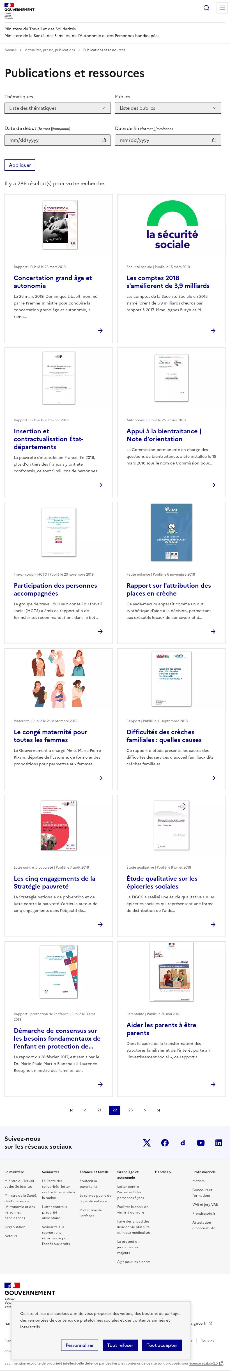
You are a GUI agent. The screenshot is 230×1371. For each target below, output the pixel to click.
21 (99, 1110)
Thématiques (18, 96)
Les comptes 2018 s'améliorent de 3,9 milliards (168, 281)
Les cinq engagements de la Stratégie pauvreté (54, 882)
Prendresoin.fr (203, 1213)
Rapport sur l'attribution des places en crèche (169, 589)
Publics (122, 96)
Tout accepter (162, 1345)
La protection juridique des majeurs (128, 1247)
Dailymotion (183, 1143)
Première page (71, 1110)
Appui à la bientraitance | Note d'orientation (164, 435)
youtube (201, 1143)
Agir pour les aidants (133, 1261)
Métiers (198, 1181)
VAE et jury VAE (205, 1204)
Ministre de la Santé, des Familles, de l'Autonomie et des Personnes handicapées (20, 1207)
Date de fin (144, 128)
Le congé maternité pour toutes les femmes (50, 736)
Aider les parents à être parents (161, 1029)
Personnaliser (80, 1345)
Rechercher (206, 7)
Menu (222, 7)
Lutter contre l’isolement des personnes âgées (130, 1192)
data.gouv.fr (195, 1323)
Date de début (37, 128)
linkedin (219, 1143)
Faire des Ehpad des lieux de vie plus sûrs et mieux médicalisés (133, 1227)
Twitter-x (147, 1143)
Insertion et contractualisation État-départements (48, 439)
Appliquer (20, 165)
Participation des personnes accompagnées (55, 589)
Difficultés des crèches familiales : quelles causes (164, 736)
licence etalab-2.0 (203, 1363)
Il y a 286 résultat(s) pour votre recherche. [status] (54, 183)
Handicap (163, 1172)
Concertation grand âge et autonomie (53, 281)
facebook (165, 1143)
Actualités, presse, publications (50, 49)
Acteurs (10, 1236)
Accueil (10, 49)
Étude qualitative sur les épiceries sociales (162, 882)
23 (130, 1110)
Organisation (14, 1227)
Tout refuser (120, 1345)
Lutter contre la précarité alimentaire (54, 1212)
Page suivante (145, 1110)
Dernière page (158, 1110)
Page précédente (85, 1110)
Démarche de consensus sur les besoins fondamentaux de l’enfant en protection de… (57, 1038)
